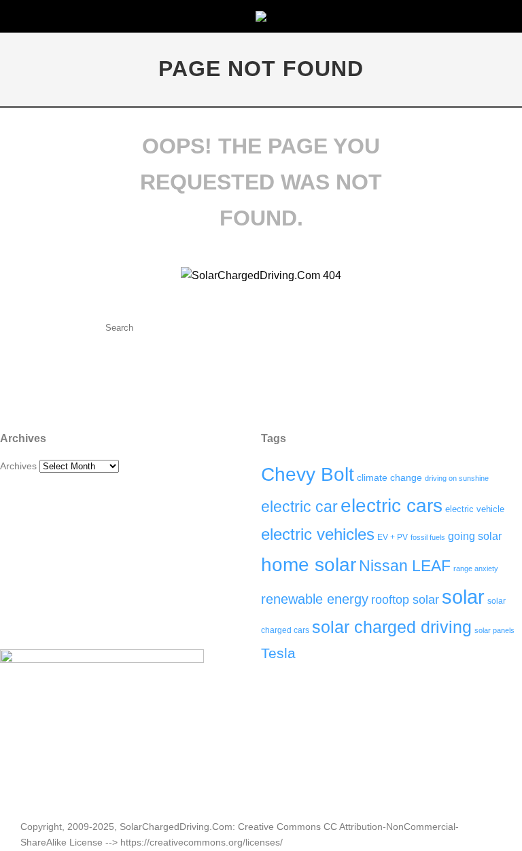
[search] (235, 327)
